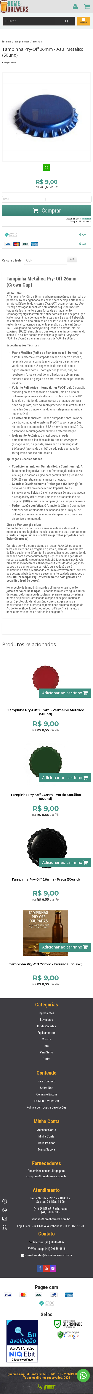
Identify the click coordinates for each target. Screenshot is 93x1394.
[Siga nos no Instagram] (53, 1268)
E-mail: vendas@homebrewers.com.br (48, 1255)
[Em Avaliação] (22, 1341)
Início (8, 41)
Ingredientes (46, 1013)
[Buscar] (66, 20)
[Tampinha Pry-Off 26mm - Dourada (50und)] (45, 946)
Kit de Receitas (46, 1026)
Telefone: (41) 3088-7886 (48, 1242)
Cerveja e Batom (46, 1094)
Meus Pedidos (46, 1143)
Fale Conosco (46, 1081)
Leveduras (46, 1020)
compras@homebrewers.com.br (46, 1176)
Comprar (50, 210)
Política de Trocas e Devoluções (46, 1107)
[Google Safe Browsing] (68, 1335)
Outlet (46, 1059)
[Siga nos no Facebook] (40, 1268)
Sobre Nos (46, 1088)
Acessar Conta (46, 1130)
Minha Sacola (46, 1149)
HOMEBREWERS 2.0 (46, 1101)
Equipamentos (21, 41)
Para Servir (46, 1052)
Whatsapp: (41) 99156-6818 (48, 1249)
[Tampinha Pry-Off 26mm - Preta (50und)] (45, 862)
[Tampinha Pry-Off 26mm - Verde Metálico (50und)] (45, 777)
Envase (36, 41)
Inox (46, 1046)
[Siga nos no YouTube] (46, 1268)
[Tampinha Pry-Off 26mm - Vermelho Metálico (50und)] (45, 692)
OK (72, 259)
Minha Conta (46, 1136)
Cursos (46, 1039)
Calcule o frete (12, 260)
